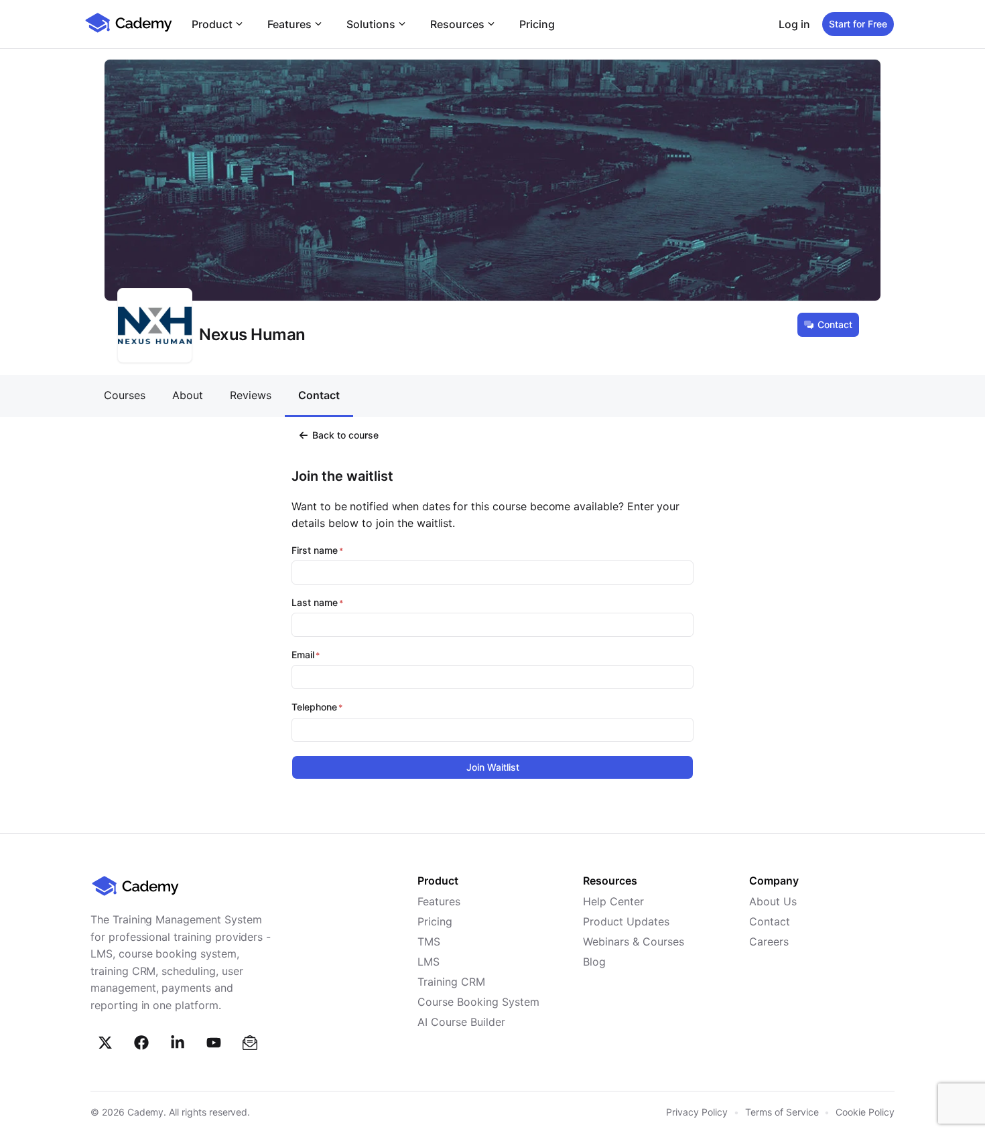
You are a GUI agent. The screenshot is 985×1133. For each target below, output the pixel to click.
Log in (794, 24)
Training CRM (451, 981)
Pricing (537, 24)
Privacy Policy (697, 1112)
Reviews (250, 395)
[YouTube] (213, 1042)
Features (289, 24)
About (187, 395)
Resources (457, 24)
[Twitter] (105, 1042)
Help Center (613, 901)
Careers (769, 941)
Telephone (314, 707)
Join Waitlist (492, 767)
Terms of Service (782, 1112)
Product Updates (626, 921)
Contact (834, 324)
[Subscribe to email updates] (250, 1042)
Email (302, 655)
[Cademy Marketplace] (129, 30)
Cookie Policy (865, 1112)
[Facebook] (141, 1042)
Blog (594, 961)
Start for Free (858, 23)
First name (314, 550)
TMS (428, 941)
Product (212, 24)
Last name (314, 602)
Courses (124, 395)
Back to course (345, 435)
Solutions (370, 24)
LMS (428, 961)
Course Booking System (478, 1001)
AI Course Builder (461, 1022)
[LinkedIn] (177, 1042)
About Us (773, 901)
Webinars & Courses (633, 941)
